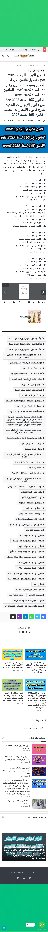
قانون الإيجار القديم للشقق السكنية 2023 (25, 573)
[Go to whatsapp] (42, 924)
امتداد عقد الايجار (16, 486)
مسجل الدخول (31, 728)
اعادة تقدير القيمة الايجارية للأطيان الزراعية (25, 438)
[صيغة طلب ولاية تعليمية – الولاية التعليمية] (39, 804)
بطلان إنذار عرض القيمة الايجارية (29, 519)
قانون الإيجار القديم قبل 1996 (30, 568)
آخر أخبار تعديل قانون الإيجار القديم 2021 (26, 338)
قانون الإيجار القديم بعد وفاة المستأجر (26, 551)
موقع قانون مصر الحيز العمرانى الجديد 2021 (24, 606)
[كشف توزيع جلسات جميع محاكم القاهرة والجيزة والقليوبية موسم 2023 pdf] (39, 771)
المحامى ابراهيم (36, 467)
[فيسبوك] (43, 616)
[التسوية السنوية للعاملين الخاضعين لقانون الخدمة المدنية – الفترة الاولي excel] (12, 654)
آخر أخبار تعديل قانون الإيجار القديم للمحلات (25, 349)
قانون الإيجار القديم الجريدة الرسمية (28, 541)
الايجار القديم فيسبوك (34, 449)
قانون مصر (38, 584)
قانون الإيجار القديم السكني (31, 546)
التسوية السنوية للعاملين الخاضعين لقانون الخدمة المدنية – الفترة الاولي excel (13, 665)
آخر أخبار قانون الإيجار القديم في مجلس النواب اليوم (23, 356)
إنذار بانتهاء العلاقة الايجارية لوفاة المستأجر (24, 401)
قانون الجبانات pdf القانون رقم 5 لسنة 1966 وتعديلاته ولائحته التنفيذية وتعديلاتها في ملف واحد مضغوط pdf (13, 697)
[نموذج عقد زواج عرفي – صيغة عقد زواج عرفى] (39, 749)
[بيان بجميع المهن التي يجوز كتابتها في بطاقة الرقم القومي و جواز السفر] (39, 760)
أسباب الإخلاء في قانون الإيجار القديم (27, 379)
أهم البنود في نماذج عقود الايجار (29, 390)
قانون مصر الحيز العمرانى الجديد (29, 589)
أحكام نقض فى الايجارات (32, 368)
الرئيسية (41, 65)
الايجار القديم (26, 443)
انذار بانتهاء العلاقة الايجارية (31, 503)
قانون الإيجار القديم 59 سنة (31, 535)
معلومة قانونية (36, 595)
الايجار (40, 443)
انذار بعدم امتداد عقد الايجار (31, 513)
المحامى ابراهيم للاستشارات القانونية (27, 473)
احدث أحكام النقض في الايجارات (29, 406)
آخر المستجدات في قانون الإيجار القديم (26, 363)
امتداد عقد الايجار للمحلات (32, 492)
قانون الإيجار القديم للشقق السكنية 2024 (25, 579)
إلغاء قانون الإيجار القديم (32, 395)
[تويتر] (37, 616)
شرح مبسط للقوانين (34, 530)
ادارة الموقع (41, 120)
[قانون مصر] (24, 56)
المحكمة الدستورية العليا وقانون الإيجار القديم (23, 480)
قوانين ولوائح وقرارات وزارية (27, 65)
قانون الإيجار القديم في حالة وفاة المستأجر (24, 557)
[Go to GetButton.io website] (42, 929)
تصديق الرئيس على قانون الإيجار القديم (26, 524)
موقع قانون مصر (16, 595)
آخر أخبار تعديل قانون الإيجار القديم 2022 (26, 344)
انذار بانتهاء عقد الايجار (33, 508)
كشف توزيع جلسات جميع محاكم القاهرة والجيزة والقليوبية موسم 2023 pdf (16, 771)
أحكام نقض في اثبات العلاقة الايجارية (27, 373)
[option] (24, 847)
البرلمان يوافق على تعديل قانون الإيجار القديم (23, 455)
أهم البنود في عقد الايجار (32, 384)
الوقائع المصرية (36, 486)
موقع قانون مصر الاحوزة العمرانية (28, 600)
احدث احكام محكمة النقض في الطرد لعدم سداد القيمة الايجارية (23, 431)
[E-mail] (41, 329)
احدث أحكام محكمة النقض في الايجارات (26, 411)
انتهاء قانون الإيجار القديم (32, 497)
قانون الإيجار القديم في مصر (31, 562)
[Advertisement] (24, 23)
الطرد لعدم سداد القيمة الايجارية (29, 462)
